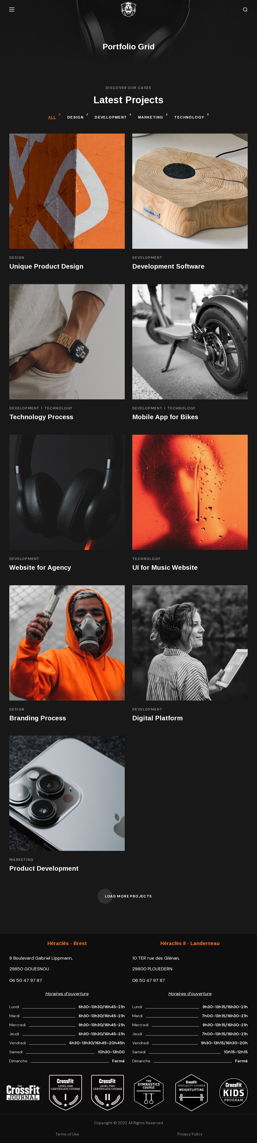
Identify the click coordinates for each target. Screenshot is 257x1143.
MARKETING (153, 116)
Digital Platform (157, 718)
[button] (245, 10)
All (54, 116)
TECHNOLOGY (191, 116)
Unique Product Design (46, 266)
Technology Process (41, 417)
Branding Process (37, 718)
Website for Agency (40, 567)
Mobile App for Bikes (165, 417)
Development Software (168, 266)
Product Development (44, 868)
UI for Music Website (165, 567)
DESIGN (77, 116)
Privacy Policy (190, 1134)
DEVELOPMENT (113, 116)
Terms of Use (67, 1134)
